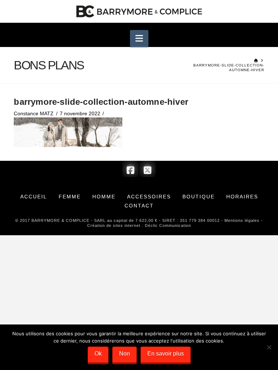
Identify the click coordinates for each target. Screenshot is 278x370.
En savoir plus (165, 353)
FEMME (70, 196)
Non (124, 353)
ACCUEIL (33, 196)
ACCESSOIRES (149, 196)
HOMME (103, 196)
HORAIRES (242, 196)
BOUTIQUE (198, 196)
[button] (139, 38)
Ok (98, 353)
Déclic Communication (168, 225)
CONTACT (139, 205)
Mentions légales (242, 220)
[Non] (269, 347)
